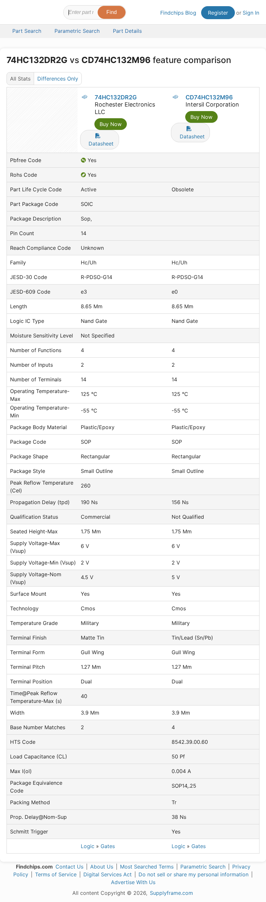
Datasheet (101, 143)
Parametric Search (202, 866)
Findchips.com (12, 13)
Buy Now (111, 124)
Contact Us (69, 866)
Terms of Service (56, 874)
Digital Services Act (107, 874)
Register (218, 12)
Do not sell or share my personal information (193, 874)
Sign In (251, 12)
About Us (101, 866)
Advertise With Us (133, 882)
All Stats (20, 78)
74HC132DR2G (116, 97)
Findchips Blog (178, 12)
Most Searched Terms (147, 866)
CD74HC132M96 (209, 97)
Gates (108, 846)
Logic (87, 846)
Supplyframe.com (171, 893)
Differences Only (57, 78)
